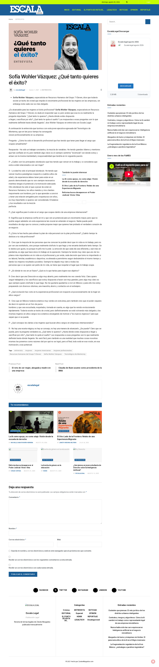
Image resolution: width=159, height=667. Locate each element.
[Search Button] (141, 2)
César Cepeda (16, 471)
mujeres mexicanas (43, 350)
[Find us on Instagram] (130, 2)
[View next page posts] (84, 202)
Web (59, 540)
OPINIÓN (134, 10)
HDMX (45, 471)
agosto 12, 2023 (93, 473)
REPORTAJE (145, 10)
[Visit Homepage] (27, 10)
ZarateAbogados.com (85, 661)
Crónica (66, 610)
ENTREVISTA (19, 19)
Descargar (125, 86)
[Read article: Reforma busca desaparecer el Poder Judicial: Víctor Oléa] (23, 455)
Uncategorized (93, 620)
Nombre (13, 528)
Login (148, 2)
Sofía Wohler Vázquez (53, 354)
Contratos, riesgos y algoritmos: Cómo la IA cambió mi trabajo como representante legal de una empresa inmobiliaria (128, 123)
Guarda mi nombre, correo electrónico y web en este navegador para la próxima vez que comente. (51, 551)
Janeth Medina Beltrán (67, 442)
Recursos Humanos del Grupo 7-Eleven (25, 354)
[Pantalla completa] (147, 184)
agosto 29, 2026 (41, 442)
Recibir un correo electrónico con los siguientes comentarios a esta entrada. (40, 560)
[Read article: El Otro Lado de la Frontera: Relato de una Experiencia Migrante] (79, 422)
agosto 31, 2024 (29, 471)
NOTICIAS (123, 10)
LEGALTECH (112, 10)
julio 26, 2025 (84, 442)
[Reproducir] (110, 184)
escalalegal (20, 90)
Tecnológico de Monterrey (75, 354)
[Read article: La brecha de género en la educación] (55, 455)
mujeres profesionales (63, 350)
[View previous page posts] (80, 202)
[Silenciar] (142, 184)
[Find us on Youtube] (136, 2)
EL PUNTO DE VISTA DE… (94, 10)
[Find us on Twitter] (127, 2)
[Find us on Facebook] (123, 2)
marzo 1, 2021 (34, 90)
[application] (128, 174)
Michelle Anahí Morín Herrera (22, 442)
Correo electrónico (17, 539)
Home (11, 19)
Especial (79, 613)
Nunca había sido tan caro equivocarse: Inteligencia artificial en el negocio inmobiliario (127, 630)
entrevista (18, 350)
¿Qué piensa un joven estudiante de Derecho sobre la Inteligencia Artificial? (87, 467)
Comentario (14, 497)
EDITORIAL (76, 10)
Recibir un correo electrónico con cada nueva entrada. (31, 568)
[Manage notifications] (153, 662)
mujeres (28, 350)
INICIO (66, 10)
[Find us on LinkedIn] (133, 2)
